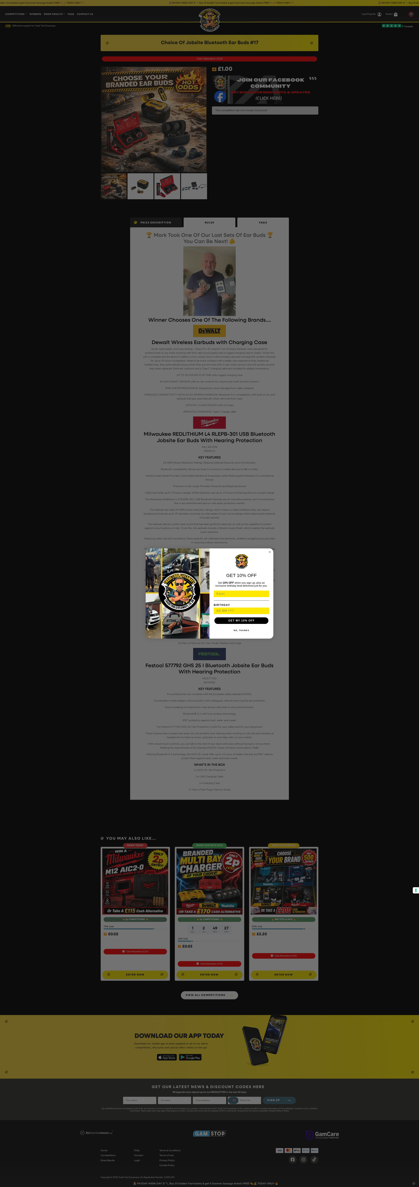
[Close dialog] (270, 552)
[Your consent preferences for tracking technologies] (416, 890)
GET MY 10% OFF (241, 620)
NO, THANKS (241, 630)
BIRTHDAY (222, 605)
